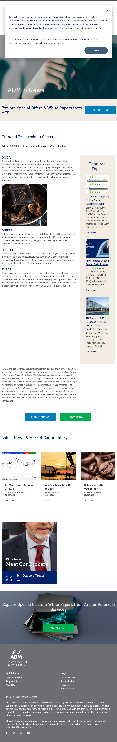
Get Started (100, 110)
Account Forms (68, 678)
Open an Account (14, 678)
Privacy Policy (67, 681)
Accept (96, 50)
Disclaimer (66, 685)
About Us (10, 685)
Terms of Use (67, 688)
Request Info (12, 681)
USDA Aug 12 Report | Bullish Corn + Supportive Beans (97, 200)
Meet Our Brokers (27, 562)
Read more (91, 232)
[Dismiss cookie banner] (107, 11)
